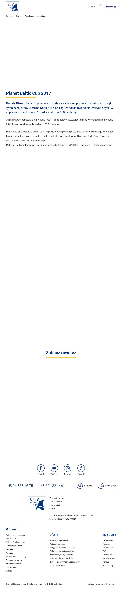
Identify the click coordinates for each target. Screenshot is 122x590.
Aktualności (108, 540)
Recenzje (106, 544)
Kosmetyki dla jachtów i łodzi (61, 558)
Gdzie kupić (107, 555)
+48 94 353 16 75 (19, 486)
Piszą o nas (11, 567)
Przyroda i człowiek (14, 560)
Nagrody (9, 553)
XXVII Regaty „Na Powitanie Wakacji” (61, 393)
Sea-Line (9, 16)
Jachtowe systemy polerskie (61, 555)
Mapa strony (108, 565)
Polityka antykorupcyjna (15, 535)
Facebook (41, 474)
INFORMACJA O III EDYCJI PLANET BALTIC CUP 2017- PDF (38, 342)
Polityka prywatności (37, 584)
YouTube (54, 474)
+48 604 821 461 (52, 486)
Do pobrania (108, 548)
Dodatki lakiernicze (57, 565)
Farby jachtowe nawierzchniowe (62, 548)
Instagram (67, 474)
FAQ (104, 551)
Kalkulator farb (109, 558)
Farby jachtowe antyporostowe (62, 551)
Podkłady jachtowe (57, 544)
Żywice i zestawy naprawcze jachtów (65, 562)
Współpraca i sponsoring (35, 16)
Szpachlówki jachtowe (59, 540)
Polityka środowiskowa (15, 542)
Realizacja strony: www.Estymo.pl (100, 584)
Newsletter (110, 486)
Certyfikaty (10, 549)
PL (95, 7)
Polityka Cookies (56, 584)
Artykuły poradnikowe (14, 564)
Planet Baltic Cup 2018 (61, 417)
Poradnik (81, 474)
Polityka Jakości (12, 539)
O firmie (19, 16)
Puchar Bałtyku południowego (61, 440)
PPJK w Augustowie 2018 (61, 370)
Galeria (9, 571)
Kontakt (88, 486)
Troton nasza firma (14, 546)
